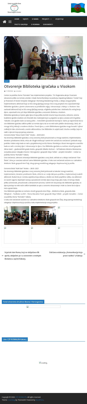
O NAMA (35, 19)
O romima (35, 24)
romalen (18, 91)
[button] (50, 19)
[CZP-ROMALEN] (4, 21)
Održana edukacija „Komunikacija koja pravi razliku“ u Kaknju (65, 254)
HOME (16, 19)
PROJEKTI (45, 19)
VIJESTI (25, 19)
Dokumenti (48, 24)
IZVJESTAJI (59, 19)
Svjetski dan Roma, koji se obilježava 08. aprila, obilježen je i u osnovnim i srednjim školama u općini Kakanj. (23, 255)
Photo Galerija (21, 24)
